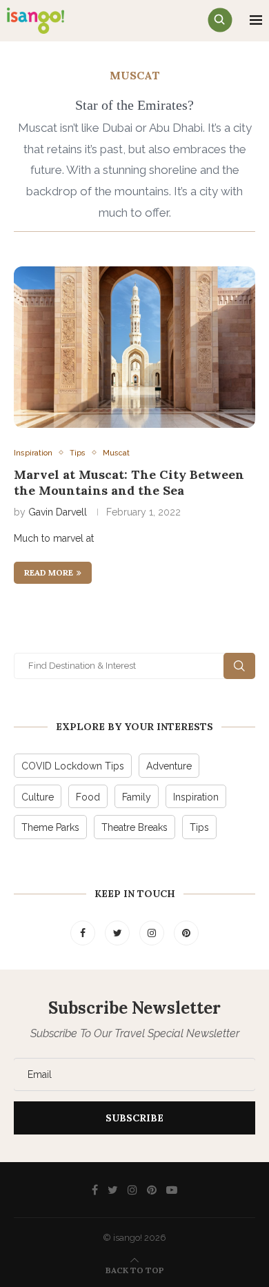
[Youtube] (171, 1190)
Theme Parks (50, 827)
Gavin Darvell (57, 512)
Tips (78, 453)
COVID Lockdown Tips (72, 766)
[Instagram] (153, 933)
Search (239, 666)
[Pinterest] (186, 933)
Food (88, 797)
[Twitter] (118, 933)
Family (136, 797)
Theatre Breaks (134, 827)
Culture (37, 797)
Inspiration (33, 453)
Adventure (169, 766)
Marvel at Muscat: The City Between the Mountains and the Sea (129, 482)
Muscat (116, 453)
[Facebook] (84, 933)
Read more (48, 572)
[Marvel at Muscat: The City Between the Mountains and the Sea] (134, 346)
